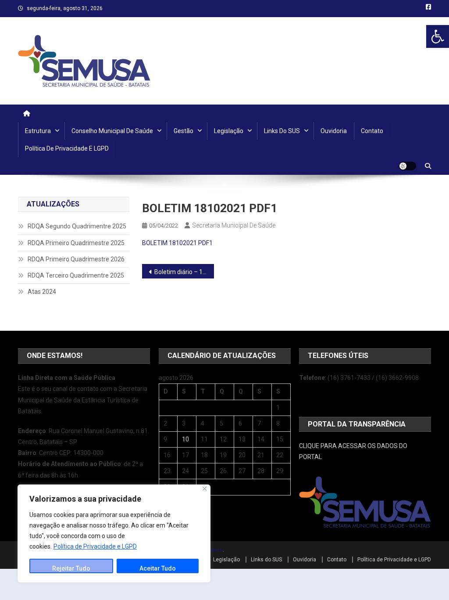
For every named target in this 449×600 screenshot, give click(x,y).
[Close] (205, 489)
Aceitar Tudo (157, 568)
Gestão (183, 130)
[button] (437, 36)
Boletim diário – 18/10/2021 (184, 271)
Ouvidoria (334, 130)
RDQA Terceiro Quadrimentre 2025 (76, 275)
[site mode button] (407, 166)
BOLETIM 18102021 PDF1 (177, 242)
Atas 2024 (42, 291)
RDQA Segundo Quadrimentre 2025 (77, 226)
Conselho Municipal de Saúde (112, 130)
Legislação (228, 130)
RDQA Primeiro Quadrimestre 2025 (76, 242)
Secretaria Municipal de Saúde (233, 225)
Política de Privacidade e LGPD (95, 546)
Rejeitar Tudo (71, 568)
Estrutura (38, 130)
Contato (372, 130)
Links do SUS (282, 130)
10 (185, 439)
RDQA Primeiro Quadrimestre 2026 (76, 259)
